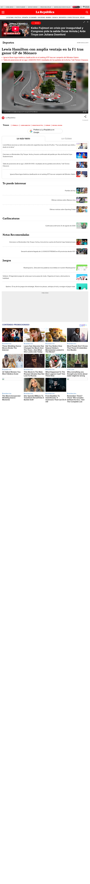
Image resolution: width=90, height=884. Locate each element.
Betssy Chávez (32, 7)
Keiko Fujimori (20, 7)
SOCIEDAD (41, 17)
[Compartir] (85, 116)
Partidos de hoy (70, 190)
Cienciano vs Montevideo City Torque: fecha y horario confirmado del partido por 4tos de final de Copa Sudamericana (37, 155)
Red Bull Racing (57, 125)
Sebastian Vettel (37, 125)
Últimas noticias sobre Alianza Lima (63, 200)
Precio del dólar (45, 7)
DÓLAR (82, 17)
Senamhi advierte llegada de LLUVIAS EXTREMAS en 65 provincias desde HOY (48, 251)
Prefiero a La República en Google (43, 131)
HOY (2, 7)
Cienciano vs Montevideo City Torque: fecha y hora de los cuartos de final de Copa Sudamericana (42, 242)
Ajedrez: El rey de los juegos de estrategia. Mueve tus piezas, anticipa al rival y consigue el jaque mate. (41, 286)
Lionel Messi (9, 7)
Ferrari (47, 125)
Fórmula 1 (15, 125)
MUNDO (48, 17)
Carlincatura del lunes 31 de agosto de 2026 (60, 226)
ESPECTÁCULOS (73, 17)
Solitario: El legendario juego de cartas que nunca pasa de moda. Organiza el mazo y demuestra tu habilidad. (36, 277)
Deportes (8, 42)
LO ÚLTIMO (10, 17)
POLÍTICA (17, 17)
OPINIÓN (25, 17)
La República (10, 118)
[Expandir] (84, 22)
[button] (3, 12)
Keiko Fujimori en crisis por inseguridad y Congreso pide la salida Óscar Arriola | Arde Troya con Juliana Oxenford (58, 31)
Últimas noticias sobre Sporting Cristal (63, 209)
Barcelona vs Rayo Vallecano (63, 7)
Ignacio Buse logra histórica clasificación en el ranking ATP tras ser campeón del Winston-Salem (41, 58)
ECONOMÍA (33, 17)
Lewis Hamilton (25, 125)
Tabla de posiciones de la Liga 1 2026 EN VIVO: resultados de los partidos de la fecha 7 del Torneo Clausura (45, 60)
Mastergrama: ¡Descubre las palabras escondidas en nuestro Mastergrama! (49, 268)
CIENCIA (55, 17)
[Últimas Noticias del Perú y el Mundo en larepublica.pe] (45, 12)
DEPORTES (63, 17)
